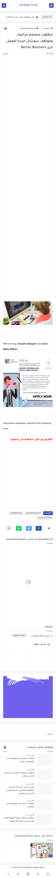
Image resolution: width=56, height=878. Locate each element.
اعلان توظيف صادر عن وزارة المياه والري (20, 17)
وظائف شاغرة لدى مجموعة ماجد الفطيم (20, 805)
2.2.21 (29, 801)
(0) (4, 54)
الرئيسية (46, 29)
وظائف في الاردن (44, 518)
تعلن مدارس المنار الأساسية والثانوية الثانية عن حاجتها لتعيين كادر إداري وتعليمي (20, 790)
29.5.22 (29, 784)
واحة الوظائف (28, 5)
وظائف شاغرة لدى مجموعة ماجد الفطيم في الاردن (20, 760)
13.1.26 (29, 815)
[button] (39, 528)
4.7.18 (29, 770)
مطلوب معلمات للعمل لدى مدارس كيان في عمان (18, 774)
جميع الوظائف (16, 513)
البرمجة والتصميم (27, 29)
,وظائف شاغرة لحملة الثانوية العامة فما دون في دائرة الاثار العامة (19, 819)
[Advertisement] (28, 180)
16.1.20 (29, 755)
